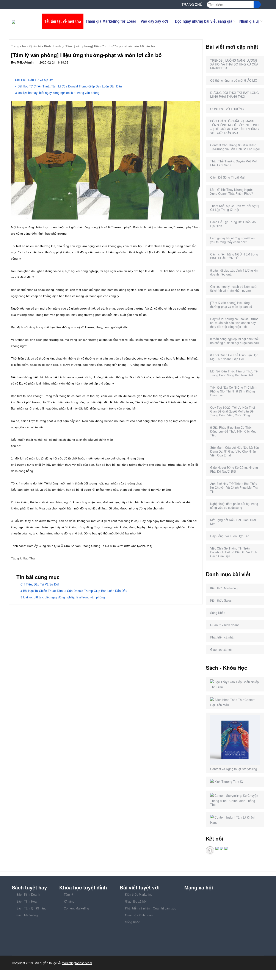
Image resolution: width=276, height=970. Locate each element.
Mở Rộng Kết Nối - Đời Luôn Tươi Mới (233, 522)
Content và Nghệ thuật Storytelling (233, 769)
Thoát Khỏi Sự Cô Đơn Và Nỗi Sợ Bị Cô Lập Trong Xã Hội (234, 208)
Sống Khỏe (217, 612)
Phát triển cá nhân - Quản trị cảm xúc (150, 908)
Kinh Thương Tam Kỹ (229, 781)
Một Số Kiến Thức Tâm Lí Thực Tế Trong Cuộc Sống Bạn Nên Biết (234, 373)
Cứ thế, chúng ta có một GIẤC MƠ (233, 80)
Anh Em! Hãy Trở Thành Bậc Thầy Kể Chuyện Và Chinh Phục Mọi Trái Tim (234, 487)
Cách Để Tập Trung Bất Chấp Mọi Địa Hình (233, 224)
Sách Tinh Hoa (26, 901)
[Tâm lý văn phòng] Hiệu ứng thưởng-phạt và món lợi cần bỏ (231, 304)
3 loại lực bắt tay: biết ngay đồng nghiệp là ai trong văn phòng (56, 92)
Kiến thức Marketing (224, 588)
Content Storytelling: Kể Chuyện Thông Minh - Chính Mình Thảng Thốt (234, 800)
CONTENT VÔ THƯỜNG (227, 109)
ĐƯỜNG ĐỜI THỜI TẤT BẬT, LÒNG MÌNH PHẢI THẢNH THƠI (234, 94)
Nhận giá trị (249, 21)
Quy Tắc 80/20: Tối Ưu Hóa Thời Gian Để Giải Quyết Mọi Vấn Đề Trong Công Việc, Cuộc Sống (232, 411)
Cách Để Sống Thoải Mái (227, 177)
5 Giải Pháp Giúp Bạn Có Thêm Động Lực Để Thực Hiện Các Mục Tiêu (233, 431)
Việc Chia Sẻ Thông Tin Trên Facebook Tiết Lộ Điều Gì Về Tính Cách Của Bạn (233, 552)
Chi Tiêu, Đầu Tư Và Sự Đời (33, 80)
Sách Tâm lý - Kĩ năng (31, 908)
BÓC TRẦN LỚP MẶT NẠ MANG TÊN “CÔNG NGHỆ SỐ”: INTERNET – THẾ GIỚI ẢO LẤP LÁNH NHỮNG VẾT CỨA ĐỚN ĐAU (235, 127)
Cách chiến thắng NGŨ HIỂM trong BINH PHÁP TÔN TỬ (234, 256)
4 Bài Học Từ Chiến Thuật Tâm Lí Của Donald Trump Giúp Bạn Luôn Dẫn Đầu (67, 86)
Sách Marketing (27, 915)
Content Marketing (76, 908)
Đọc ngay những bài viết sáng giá (203, 21)
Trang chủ (18, 46)
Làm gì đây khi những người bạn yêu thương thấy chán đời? (232, 240)
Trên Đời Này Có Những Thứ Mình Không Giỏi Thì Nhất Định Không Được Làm (233, 391)
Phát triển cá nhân (222, 637)
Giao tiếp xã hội (221, 649)
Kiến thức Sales (221, 600)
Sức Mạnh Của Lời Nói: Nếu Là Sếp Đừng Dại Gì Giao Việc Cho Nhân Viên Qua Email (234, 451)
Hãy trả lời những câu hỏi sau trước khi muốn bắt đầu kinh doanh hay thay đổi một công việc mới (234, 323)
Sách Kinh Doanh (28, 894)
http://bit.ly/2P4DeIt (138, 546)
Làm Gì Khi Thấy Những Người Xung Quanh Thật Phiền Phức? (231, 191)
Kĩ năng (69, 901)
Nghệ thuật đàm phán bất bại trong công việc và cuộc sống (234, 505)
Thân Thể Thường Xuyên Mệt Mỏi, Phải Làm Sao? (233, 163)
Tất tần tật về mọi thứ (62, 21)
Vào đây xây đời (154, 21)
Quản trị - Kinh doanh (45, 46)
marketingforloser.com (77, 963)
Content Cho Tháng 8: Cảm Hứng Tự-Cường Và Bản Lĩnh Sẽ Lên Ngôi (235, 147)
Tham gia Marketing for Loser (111, 21)
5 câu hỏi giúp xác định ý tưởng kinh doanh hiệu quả (234, 272)
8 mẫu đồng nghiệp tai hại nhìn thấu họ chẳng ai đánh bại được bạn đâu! (235, 341)
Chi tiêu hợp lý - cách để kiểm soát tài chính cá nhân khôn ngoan (233, 288)
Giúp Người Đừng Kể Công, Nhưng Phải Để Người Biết (234, 469)
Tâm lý (68, 894)
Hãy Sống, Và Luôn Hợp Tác (229, 536)
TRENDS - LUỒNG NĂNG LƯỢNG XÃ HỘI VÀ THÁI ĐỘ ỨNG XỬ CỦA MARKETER (234, 64)
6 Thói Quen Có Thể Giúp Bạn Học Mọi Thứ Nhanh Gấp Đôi (234, 357)
